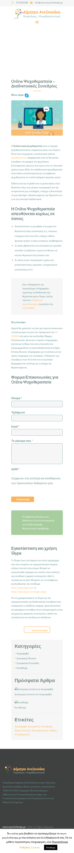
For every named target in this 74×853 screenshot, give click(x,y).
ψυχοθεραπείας (19, 157)
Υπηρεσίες (40, 55)
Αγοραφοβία (23, 653)
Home (28, 55)
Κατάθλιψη (22, 667)
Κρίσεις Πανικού (23, 730)
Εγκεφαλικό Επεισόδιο (28, 663)
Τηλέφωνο (18, 412)
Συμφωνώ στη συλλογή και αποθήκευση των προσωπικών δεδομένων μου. (35, 480)
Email (15, 426)
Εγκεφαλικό (34, 726)
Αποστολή (22, 499)
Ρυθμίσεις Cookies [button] (29, 847)
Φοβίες (53, 730)
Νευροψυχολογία (40, 730)
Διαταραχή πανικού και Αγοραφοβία (33, 694)
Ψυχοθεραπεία (22, 734)
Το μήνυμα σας (22, 441)
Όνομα (16, 398)
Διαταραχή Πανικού (26, 658)
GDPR (15, 469)
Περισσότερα (60, 842)
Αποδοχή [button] (50, 847)
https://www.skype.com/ (22, 587)
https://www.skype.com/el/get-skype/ (29, 591)
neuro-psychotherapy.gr (14, 826)
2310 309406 (28, 308)
